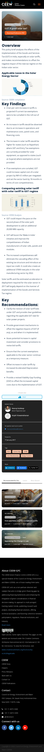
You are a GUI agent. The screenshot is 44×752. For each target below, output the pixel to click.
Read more (6, 625)
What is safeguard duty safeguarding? (20, 500)
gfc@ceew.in (9, 717)
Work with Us (6, 675)
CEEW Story (6, 664)
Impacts (5, 668)
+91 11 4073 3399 (11, 713)
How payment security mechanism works (21, 521)
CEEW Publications (8, 683)
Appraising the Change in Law (17, 541)
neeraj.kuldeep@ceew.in (15, 429)
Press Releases (7, 672)
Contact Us (6, 679)
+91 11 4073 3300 (11, 709)
